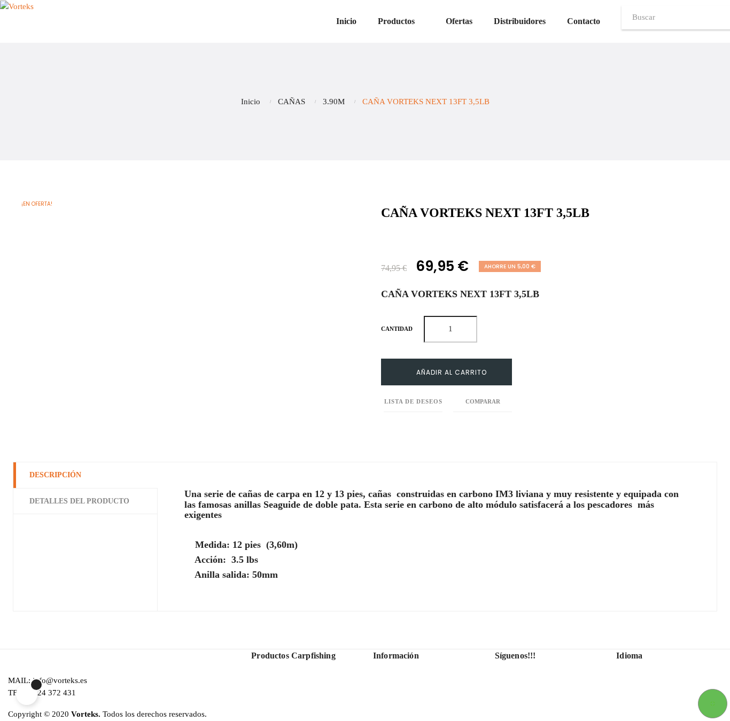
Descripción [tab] (55, 475)
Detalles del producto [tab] (79, 501)
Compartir (384, 242)
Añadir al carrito (450, 372)
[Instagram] (539, 695)
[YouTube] (521, 695)
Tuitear (408, 242)
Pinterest (432, 242)
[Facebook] (503, 695)
